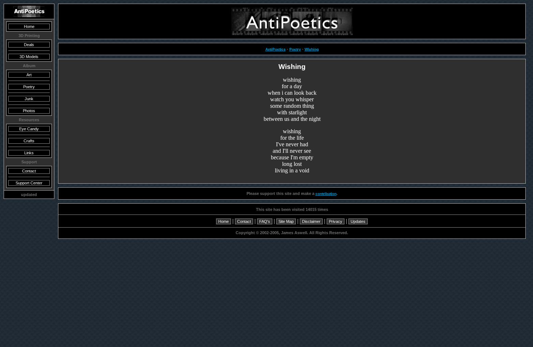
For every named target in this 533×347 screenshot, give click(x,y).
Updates (358, 221)
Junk (29, 99)
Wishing (312, 49)
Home (223, 221)
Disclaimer (311, 221)
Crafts (29, 141)
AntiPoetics (275, 49)
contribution (325, 194)
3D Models (29, 56)
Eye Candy (29, 129)
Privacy (335, 221)
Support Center (29, 183)
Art (29, 75)
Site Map (286, 221)
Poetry (295, 49)
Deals (29, 44)
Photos (29, 111)
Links (29, 153)
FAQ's (264, 221)
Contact (244, 221)
